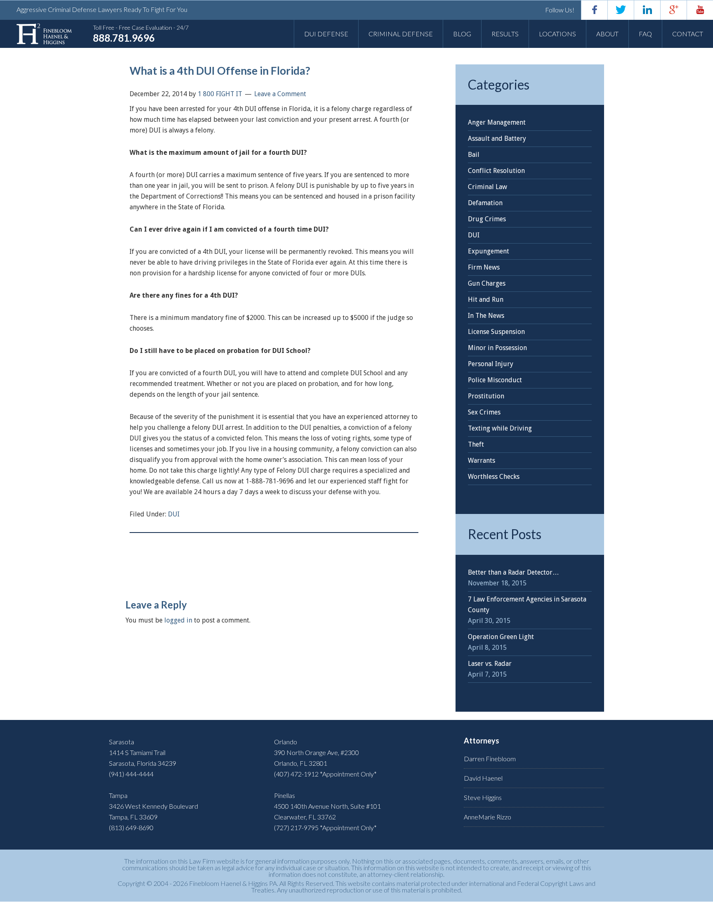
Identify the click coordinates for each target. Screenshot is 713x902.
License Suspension (496, 332)
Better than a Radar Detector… (513, 572)
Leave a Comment (280, 94)
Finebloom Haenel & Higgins (44, 33)
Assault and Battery (497, 138)
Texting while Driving (500, 428)
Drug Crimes (487, 219)
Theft (476, 444)
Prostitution (486, 396)
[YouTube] (700, 10)
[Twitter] (620, 10)
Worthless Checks (493, 477)
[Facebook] (594, 10)
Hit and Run (485, 299)
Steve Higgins (483, 797)
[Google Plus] (673, 10)
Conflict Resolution (496, 171)
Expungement (488, 251)
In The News (486, 316)
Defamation (485, 203)
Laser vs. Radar (490, 664)
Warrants (481, 460)
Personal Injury (490, 364)
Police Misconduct (495, 380)
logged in (178, 620)
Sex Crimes (484, 412)
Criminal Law (487, 187)
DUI (173, 514)
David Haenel (483, 778)
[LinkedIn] (647, 10)
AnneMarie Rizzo (487, 817)
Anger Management (497, 122)
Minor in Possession (497, 348)
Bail (473, 155)
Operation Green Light (501, 637)
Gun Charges (486, 283)
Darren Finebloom (490, 758)
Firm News (484, 267)
